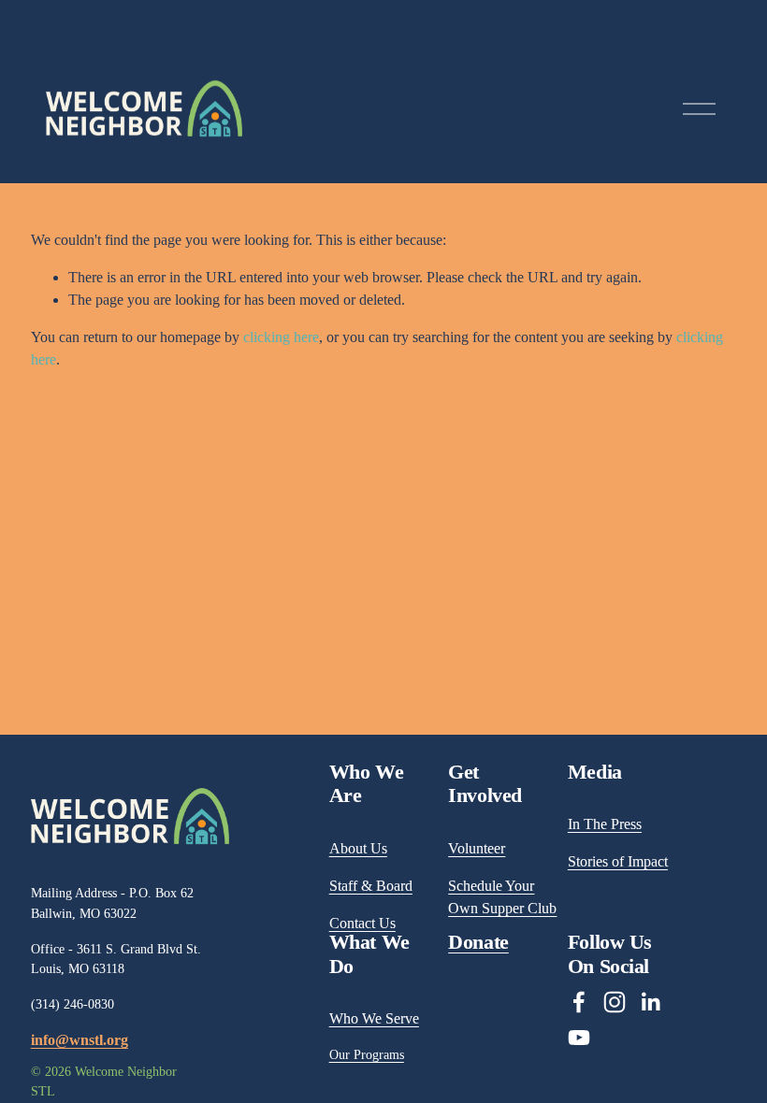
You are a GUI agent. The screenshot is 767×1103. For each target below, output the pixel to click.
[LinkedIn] (650, 1002)
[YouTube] (579, 1037)
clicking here (281, 337)
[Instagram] (614, 1002)
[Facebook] (579, 1002)
